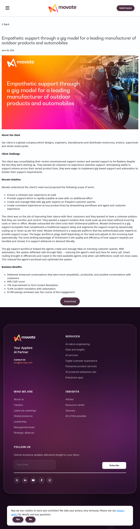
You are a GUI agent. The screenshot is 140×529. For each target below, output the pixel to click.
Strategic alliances (24, 432)
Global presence (23, 416)
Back (6, 24)
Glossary (70, 410)
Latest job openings (25, 410)
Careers (18, 404)
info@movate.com (23, 362)
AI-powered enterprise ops (81, 371)
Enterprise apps (74, 377)
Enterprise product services (81, 366)
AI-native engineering (78, 344)
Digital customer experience (81, 360)
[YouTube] (33, 480)
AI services (72, 355)
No (30, 519)
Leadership (20, 421)
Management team (24, 427)
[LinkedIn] (25, 480)
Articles (70, 399)
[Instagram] (50, 480)
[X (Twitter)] (17, 480)
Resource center (75, 404)
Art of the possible (76, 416)
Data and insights (75, 349)
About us (19, 399)
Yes (18, 519)
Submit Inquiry (125, 8)
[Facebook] (41, 480)
